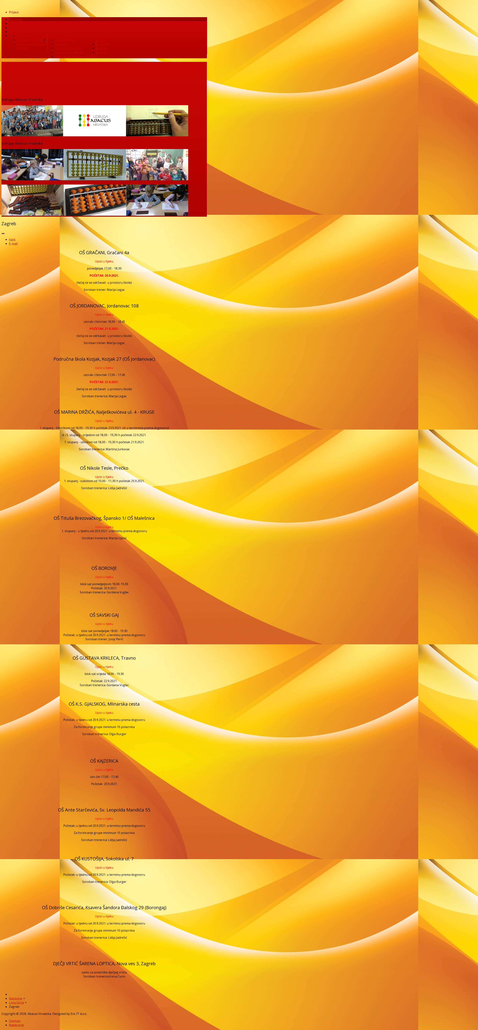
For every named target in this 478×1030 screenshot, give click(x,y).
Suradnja (61, 44)
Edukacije (102, 44)
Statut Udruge (65, 40)
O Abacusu (54, 36)
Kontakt (101, 52)
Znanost (22, 36)
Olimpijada (16, 23)
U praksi (22, 48)
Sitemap (14, 1021)
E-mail (13, 243)
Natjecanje (16, 1025)
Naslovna (15, 19)
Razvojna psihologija (30, 44)
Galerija (101, 48)
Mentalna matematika (31, 40)
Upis (12, 27)
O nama (101, 40)
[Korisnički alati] (2, 233)
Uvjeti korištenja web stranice (75, 56)
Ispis (12, 239)
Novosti (14, 32)
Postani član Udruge (69, 52)
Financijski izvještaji (68, 48)
